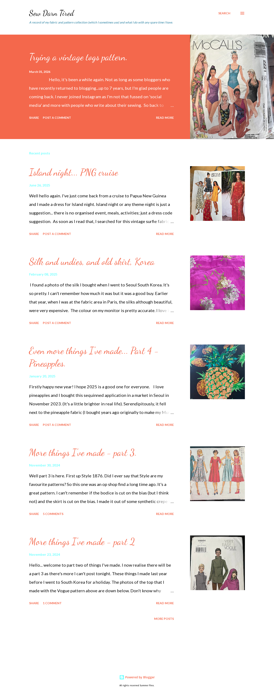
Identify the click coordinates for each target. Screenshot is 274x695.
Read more (165, 117)
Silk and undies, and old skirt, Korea (92, 261)
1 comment (52, 603)
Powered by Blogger (139, 677)
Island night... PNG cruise (73, 172)
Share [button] (34, 117)
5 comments (53, 514)
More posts (164, 618)
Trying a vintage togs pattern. (78, 57)
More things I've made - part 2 (82, 541)
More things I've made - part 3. (83, 452)
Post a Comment (57, 117)
